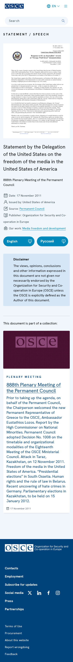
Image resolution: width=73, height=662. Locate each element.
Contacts (11, 568)
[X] (30, 593)
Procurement (13, 633)
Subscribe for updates (21, 584)
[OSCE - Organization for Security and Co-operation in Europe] (14, 6)
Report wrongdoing (17, 647)
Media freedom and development (44, 228)
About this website (17, 640)
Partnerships (14, 609)
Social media (14, 593)
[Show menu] (66, 6)
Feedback (11, 654)
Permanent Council (31, 209)
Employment (14, 576)
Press (9, 601)
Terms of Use (13, 626)
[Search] (63, 21)
